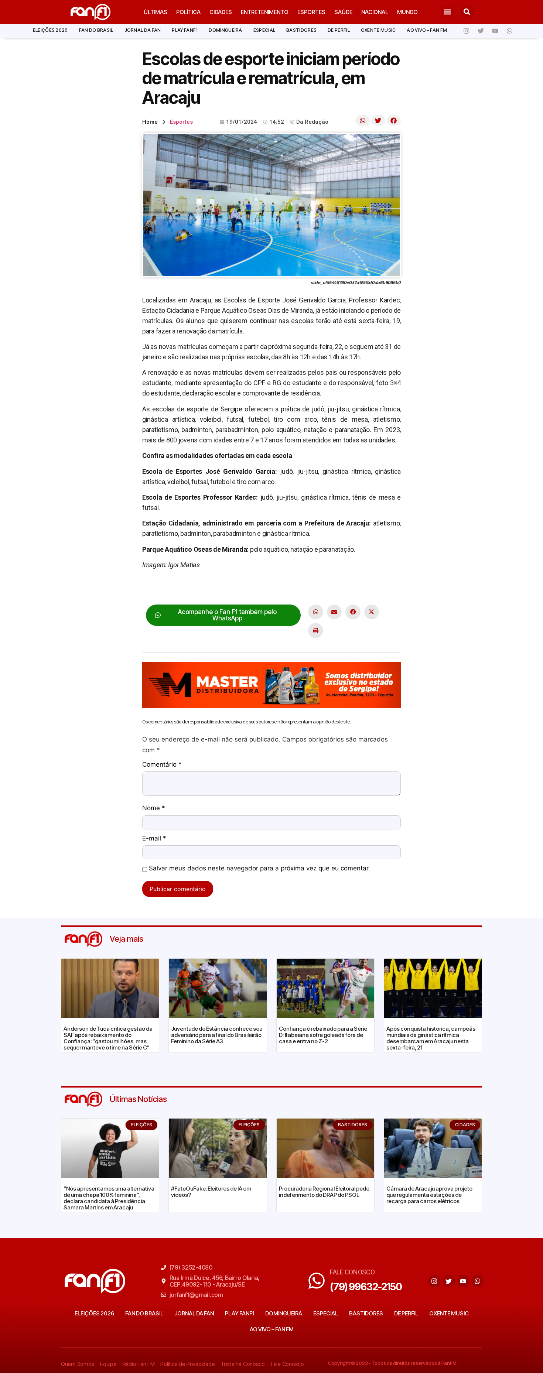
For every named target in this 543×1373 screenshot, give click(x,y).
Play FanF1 (185, 30)
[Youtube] (495, 31)
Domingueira (225, 30)
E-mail (154, 838)
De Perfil (339, 30)
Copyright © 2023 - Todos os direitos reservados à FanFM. (393, 1363)
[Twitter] (480, 31)
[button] (447, 12)
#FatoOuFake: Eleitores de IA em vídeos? (211, 1191)
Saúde (343, 12)
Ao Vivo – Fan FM (427, 30)
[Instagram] (466, 31)
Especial (264, 30)
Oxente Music (378, 30)
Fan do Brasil (96, 30)
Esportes (311, 12)
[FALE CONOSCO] (316, 1280)
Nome (153, 808)
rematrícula (285, 588)
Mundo (407, 12)
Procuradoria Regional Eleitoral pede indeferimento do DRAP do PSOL (324, 1191)
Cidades (220, 12)
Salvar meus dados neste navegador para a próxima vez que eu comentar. (259, 868)
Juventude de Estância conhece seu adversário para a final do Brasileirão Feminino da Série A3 (216, 1035)
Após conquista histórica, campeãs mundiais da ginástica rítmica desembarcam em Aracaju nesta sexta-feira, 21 (430, 1038)
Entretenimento (264, 12)
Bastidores (301, 30)
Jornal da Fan (142, 30)
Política (188, 12)
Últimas (155, 12)
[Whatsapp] (509, 31)
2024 (149, 588)
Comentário (162, 764)
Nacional (374, 12)
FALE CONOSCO (352, 1272)
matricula (253, 588)
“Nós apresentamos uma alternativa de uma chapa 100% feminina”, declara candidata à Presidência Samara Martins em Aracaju (109, 1198)
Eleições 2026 (50, 30)
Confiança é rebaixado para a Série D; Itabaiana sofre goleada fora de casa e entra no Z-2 (323, 1035)
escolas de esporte (210, 588)
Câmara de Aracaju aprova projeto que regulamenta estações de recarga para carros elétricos (429, 1195)
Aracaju (169, 588)
